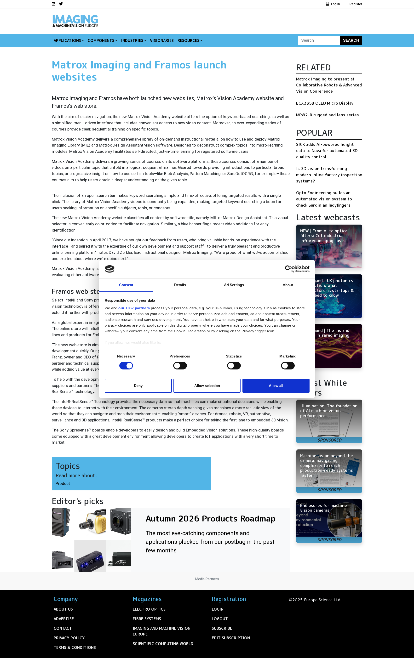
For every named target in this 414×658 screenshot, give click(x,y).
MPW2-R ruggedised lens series (327, 115)
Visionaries (162, 40)
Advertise (64, 618)
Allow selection (207, 386)
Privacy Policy (69, 638)
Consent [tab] (126, 285)
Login (218, 609)
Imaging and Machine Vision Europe (161, 631)
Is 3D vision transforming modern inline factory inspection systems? (329, 174)
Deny (138, 386)
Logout (220, 618)
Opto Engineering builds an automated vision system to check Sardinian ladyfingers (324, 199)
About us (63, 609)
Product (63, 483)
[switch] (180, 365)
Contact (63, 628)
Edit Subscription (231, 638)
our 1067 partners (134, 308)
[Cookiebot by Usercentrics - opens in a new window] (289, 268)
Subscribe (222, 628)
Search (351, 40)
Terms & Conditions (75, 647)
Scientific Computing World (163, 643)
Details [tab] (180, 285)
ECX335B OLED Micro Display (324, 103)
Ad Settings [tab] (234, 285)
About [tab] (288, 285)
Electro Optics (149, 609)
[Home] (75, 16)
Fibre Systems (147, 618)
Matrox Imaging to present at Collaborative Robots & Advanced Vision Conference (329, 85)
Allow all (276, 386)
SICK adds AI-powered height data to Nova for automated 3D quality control (326, 150)
